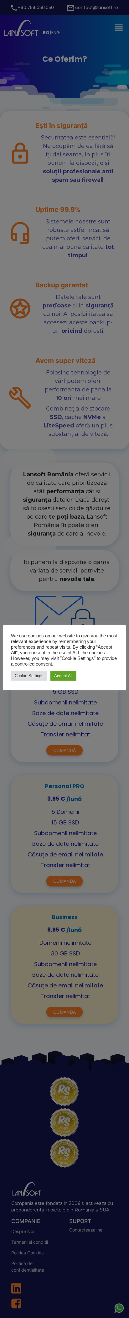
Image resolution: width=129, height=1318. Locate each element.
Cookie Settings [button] (29, 675)
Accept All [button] (63, 675)
